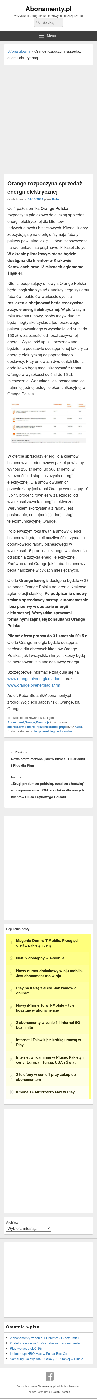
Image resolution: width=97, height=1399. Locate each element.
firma (22, 726)
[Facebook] (50, 1376)
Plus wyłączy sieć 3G (26, 1348)
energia (12, 726)
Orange (30, 722)
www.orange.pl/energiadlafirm (33, 685)
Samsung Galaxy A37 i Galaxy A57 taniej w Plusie (46, 1358)
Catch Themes (61, 1392)
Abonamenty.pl (48, 8)
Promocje (42, 722)
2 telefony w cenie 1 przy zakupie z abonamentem (46, 1343)
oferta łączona (37, 726)
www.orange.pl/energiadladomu (35, 678)
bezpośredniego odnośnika (53, 731)
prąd (62, 726)
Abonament (15, 722)
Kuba (56, 199)
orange (53, 726)
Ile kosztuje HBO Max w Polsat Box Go (38, 1353)
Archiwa (12, 1222)
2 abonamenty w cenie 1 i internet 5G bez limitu (44, 1337)
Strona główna (18, 51)
